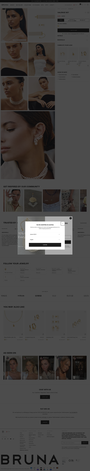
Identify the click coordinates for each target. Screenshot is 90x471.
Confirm (45, 244)
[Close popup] (63, 223)
